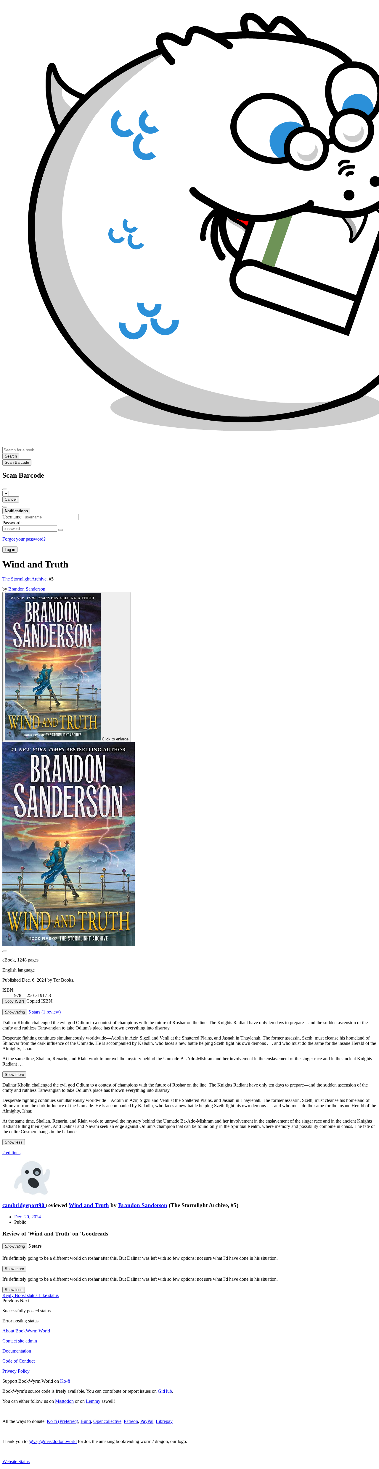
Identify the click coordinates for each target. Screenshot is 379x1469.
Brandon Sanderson (142, 1205)
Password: (12, 522)
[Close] (4, 489)
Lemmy (93, 1401)
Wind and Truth (89, 1205)
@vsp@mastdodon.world (53, 1441)
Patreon (131, 1421)
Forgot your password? (24, 538)
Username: (12, 516)
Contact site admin (19, 1340)
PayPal (146, 1421)
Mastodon (64, 1401)
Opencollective (107, 1421)
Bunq (86, 1421)
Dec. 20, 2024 (27, 1216)
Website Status (16, 1461)
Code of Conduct (18, 1360)
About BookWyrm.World (26, 1330)
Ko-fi (65, 1381)
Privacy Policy (16, 1371)
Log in (10, 549)
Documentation (16, 1350)
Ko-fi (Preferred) (62, 1421)
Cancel (11, 499)
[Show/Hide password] (60, 530)
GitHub (165, 1391)
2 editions (11, 1152)
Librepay (164, 1421)
